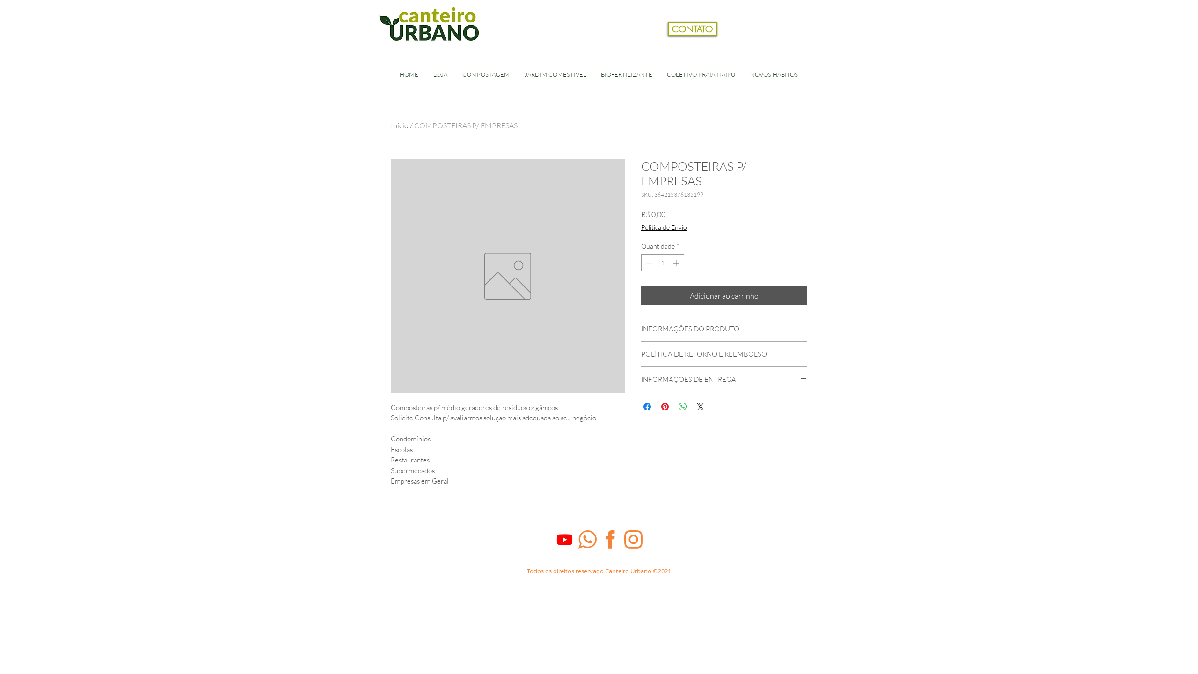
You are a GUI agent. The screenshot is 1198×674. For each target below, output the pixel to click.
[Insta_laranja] (633, 539)
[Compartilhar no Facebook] (647, 406)
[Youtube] (564, 539)
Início (400, 125)
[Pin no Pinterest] (665, 406)
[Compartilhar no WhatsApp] (682, 406)
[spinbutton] (662, 263)
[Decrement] (648, 263)
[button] (820, 44)
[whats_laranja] (587, 539)
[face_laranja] (610, 539)
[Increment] (677, 263)
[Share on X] (700, 406)
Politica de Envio (664, 227)
